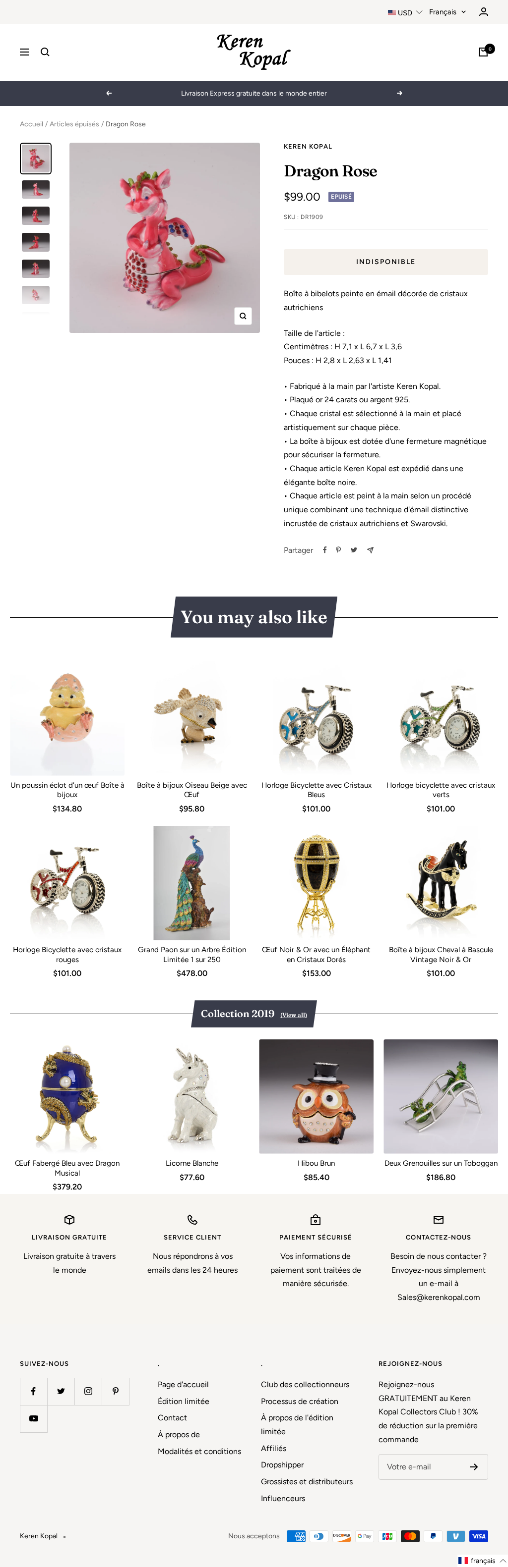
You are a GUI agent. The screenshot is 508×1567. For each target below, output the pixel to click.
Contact (172, 1417)
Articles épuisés (74, 124)
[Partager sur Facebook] (325, 549)
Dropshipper (282, 1464)
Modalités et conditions (199, 1451)
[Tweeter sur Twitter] (354, 549)
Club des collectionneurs (305, 1384)
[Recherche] (45, 52)
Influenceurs (283, 1498)
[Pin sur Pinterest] (338, 549)
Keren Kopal (308, 146)
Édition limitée (183, 1401)
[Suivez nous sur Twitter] (60, 1391)
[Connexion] (483, 11)
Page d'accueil (183, 1384)
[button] (482, 1561)
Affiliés (273, 1448)
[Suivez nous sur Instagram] (88, 1391)
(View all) (293, 1015)
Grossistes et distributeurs (307, 1481)
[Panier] (483, 52)
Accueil (31, 124)
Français (442, 11)
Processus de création (299, 1401)
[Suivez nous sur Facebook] (33, 1391)
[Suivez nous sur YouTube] (33, 1418)
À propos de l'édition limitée (297, 1424)
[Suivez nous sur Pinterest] (115, 1391)
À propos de (179, 1434)
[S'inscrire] (474, 1466)
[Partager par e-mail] (370, 550)
